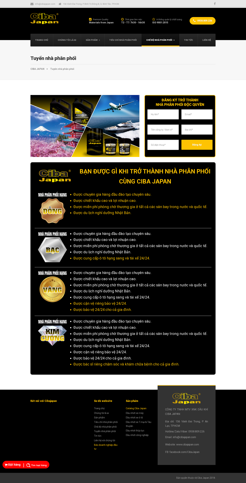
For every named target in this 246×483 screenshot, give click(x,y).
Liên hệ (206, 40)
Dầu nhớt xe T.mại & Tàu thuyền (138, 424)
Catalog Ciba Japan (136, 408)
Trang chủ (41, 40)
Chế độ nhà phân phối (159, 40)
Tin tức (188, 40)
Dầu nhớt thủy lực (135, 430)
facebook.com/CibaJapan (184, 452)
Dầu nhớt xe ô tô (134, 417)
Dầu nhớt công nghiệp (137, 435)
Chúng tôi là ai (67, 40)
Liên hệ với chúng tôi (104, 440)
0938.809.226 (204, 20)
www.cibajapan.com (187, 444)
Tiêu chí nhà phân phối (123, 40)
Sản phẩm (92, 40)
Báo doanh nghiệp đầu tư (105, 447)
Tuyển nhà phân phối (105, 431)
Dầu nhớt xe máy (135, 413)
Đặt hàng (14, 464)
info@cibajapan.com (184, 437)
